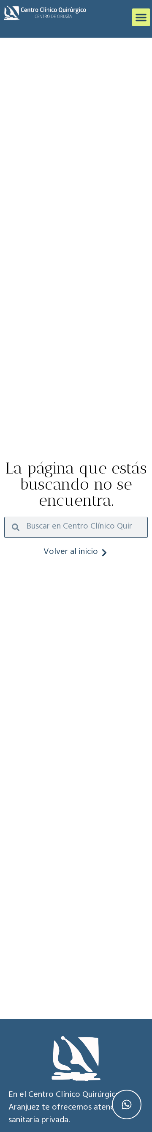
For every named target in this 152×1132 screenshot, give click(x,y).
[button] (141, 17)
